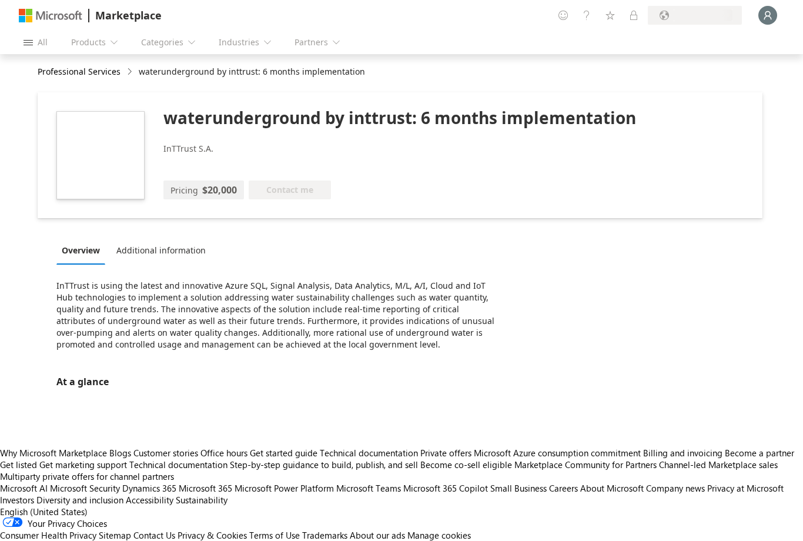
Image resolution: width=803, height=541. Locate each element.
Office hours (223, 453)
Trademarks (324, 535)
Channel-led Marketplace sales (718, 464)
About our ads (377, 535)
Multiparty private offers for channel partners (87, 476)
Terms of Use (274, 535)
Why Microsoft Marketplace (53, 453)
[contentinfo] (130, 72)
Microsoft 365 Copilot (445, 488)
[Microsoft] (50, 15)
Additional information (161, 250)
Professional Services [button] (79, 71)
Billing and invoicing (682, 453)
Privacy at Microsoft (745, 488)
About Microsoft (612, 488)
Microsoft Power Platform (284, 488)
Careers (563, 488)
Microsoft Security (85, 488)
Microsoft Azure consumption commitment (558, 453)
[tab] (83, 250)
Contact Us (154, 535)
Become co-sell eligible (466, 464)
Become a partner (759, 453)
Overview (81, 250)
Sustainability (201, 500)
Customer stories (165, 453)
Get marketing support (83, 464)
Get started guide (283, 453)
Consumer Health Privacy (48, 535)
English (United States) (44, 511)
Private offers (445, 453)
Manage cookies (439, 535)
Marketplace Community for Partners (585, 464)
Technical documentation (369, 453)
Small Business (518, 488)
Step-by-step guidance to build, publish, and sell (324, 464)
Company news (675, 488)
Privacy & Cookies (212, 535)
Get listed (18, 464)
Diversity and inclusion (79, 500)
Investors (17, 500)
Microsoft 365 (205, 488)
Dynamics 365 (149, 488)
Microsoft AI (24, 488)
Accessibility (149, 500)
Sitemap (115, 535)
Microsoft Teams (368, 488)
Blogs (120, 453)
